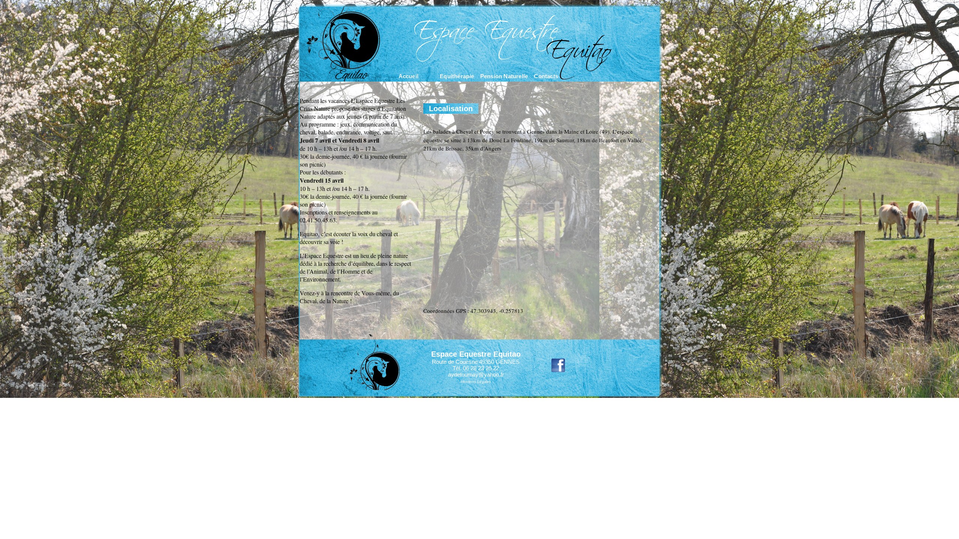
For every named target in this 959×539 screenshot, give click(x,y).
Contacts (546, 76)
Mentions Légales (475, 382)
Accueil (408, 76)
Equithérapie (457, 76)
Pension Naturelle (504, 76)
